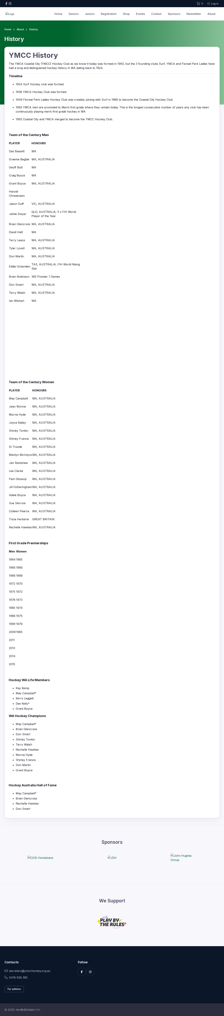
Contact (156, 14)
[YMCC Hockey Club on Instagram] (10, 3)
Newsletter (194, 14)
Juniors (89, 14)
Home (58, 14)
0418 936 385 (18, 977)
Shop (126, 14)
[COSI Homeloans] (40, 857)
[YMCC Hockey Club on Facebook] (6, 3)
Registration (109, 14)
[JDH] (112, 857)
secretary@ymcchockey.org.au (29, 971)
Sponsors (174, 14)
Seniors (74, 14)
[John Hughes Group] (184, 858)
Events (140, 14)
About (211, 14)
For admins (14, 988)
